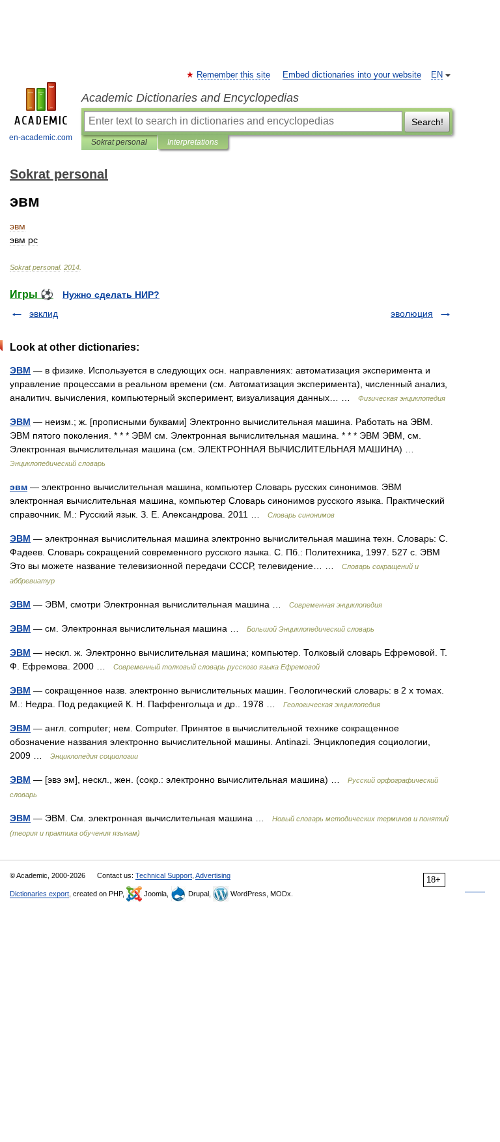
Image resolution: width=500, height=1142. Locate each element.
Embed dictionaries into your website (352, 75)
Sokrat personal (119, 142)
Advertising (212, 875)
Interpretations (192, 142)
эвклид (43, 313)
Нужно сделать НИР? (111, 294)
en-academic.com (40, 137)
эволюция (412, 313)
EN (437, 75)
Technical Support (163, 875)
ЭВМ (20, 370)
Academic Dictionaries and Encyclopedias (190, 97)
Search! (427, 122)
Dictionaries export (39, 894)
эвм (18, 487)
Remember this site (234, 75)
